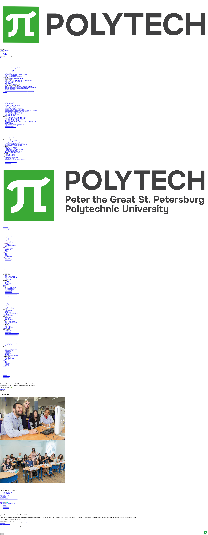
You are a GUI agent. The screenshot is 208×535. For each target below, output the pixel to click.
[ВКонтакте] (2, 502)
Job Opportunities (8, 244)
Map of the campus (6, 63)
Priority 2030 (7, 275)
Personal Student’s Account (9, 236)
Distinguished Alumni (8, 259)
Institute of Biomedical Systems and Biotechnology (13, 67)
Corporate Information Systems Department (12, 142)
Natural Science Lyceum (9, 83)
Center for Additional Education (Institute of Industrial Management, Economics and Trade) (20, 87)
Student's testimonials (8, 292)
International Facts (8, 331)
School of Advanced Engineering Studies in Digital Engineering (16, 74)
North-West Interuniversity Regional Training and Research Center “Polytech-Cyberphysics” (20, 121)
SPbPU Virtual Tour (6, 512)
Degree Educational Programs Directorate (12, 120)
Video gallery (7, 365)
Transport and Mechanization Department (12, 150)
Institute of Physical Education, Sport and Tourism (13, 71)
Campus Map (7, 284)
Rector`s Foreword (8, 263)
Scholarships (7, 237)
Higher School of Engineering (10, 89)
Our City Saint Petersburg (9, 308)
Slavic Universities (8, 342)
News (6, 361)
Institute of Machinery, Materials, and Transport (13, 69)
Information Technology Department (11, 137)
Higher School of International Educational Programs (14, 78)
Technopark (7, 323)
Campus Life (7, 238)
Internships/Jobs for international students (12, 293)
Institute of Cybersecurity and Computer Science (13, 68)
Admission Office (6, 508)
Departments (5, 54)
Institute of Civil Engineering (10, 66)
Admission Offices (8, 312)
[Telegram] (4, 502)
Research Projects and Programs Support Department (14, 112)
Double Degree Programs (9, 290)
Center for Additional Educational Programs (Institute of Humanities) (16, 88)
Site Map (13, 503)
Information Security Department (10, 141)
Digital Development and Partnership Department (13, 145)
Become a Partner (8, 249)
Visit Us (6, 345)
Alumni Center (7, 258)
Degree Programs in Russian (10, 288)
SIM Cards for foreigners (9, 242)
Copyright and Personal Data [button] (5, 515)
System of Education (8, 310)
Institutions (4, 53)
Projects (6, 340)
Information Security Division (10, 158)
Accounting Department (9, 138)
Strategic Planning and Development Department (13, 98)
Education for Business (9, 248)
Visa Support (7, 298)
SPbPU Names (7, 264)
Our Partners (7, 254)
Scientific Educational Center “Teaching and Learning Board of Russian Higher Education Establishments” (23, 133)
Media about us (7, 363)
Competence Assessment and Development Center (13, 125)
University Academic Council (10, 164)
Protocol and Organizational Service (11, 99)
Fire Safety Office (8, 160)
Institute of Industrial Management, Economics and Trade (14, 76)
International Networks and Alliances (11, 339)
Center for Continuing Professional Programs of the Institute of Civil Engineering (18, 86)
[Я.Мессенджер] (7, 502)
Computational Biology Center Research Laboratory (14, 108)
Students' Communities (9, 239)
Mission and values (8, 266)
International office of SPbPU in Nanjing (12, 334)
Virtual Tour (7, 282)
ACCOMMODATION (4, 498)
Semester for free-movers (9, 350)
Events (6, 253)
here (26, 522)
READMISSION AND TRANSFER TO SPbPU (8, 499)
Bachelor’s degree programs (7, 486)
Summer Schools (8, 351)
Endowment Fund (8, 260)
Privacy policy (2, 523)
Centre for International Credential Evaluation (12, 336)
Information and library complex (10, 241)
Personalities (7, 273)
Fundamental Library (8, 122)
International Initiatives (9, 341)
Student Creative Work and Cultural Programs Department (15, 119)
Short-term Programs (8, 291)
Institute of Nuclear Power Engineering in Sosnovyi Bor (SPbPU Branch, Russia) (19, 80)
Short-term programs (6, 493)
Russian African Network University (11, 343)
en (0, 57)
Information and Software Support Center (12, 114)
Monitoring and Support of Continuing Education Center (14, 124)
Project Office (7, 129)
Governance (7, 270)
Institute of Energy (8, 73)
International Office (8, 332)
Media (4, 360)
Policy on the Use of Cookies (5, 524)
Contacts (6, 251)
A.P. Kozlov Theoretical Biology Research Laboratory (14, 107)
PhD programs (5, 488)
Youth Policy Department (9, 100)
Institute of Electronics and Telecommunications (13, 72)
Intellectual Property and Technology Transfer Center (14, 113)
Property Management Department (11, 147)
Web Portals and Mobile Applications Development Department (16, 144)
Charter (6, 267)
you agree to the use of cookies (46, 532)
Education (4, 285)
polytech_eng (5, 392)
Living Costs (7, 234)
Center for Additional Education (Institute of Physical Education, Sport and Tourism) (19, 91)
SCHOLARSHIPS (3, 497)
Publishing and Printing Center (10, 102)
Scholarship (7, 299)
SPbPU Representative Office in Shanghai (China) (13, 81)
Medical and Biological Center (10, 106)
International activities (6, 328)
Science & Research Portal (8, 315)
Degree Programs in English (9, 289)
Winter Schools (7, 352)
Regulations (7, 311)
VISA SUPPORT (3, 496)
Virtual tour (11, 63)
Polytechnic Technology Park (10, 134)
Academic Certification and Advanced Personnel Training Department (17, 111)
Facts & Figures (7, 268)
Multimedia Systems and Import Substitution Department (14, 143)
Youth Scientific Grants (9, 327)
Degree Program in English (9, 347)
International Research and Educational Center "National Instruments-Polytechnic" (19, 90)
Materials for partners (8, 256)
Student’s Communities (9, 307)
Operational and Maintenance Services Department (13, 151)
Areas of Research (8, 317)
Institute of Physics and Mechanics (11, 75)
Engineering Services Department (10, 148)
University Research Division (10, 321)
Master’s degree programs (7, 487)
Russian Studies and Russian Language (11, 355)
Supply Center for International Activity (11, 335)
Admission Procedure (6, 376)
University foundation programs (8, 492)
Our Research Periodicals (9, 319)
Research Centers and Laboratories (11, 322)
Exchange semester (8, 353)
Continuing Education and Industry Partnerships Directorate (15, 118)
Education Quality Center (9, 123)
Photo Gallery (7, 281)
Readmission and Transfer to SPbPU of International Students (15, 300)
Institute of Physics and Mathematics (11, 70)
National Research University (10, 276)
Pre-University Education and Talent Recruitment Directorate (15, 117)
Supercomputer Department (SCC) (11, 140)
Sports (6, 240)
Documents (7, 246)
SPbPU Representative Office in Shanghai (12, 333)
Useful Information (3, 503)
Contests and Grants (8, 326)
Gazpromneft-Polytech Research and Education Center (14, 109)
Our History (7, 265)
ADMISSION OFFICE (4, 495)
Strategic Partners (8, 279)
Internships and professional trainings (11, 294)
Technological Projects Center (10, 115)
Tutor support (7, 306)
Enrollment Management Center (10, 127)
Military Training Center (9, 82)
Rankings (6, 278)
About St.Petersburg (8, 233)
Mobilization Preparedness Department (11, 157)
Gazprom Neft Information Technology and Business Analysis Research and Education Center (21, 110)
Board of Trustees (8, 163)
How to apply (7, 229)
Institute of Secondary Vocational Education (12, 84)
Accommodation (7, 232)
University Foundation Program (10, 287)
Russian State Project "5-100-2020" (11, 277)
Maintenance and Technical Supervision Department (14, 149)
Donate (6, 250)
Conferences (7, 325)
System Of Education (6, 510)
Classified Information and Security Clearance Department (15, 159)
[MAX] (1, 502)
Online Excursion (8, 283)
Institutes (4, 505)
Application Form (6, 377)
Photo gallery (7, 364)
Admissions (7, 354)
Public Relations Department (10, 154)
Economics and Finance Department (11, 136)
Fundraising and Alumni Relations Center (12, 155)
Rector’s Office (7, 94)
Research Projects (8, 318)
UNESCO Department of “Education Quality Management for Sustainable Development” (20, 97)
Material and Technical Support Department (12, 103)
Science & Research (6, 314)
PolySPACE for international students (11, 313)
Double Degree (7, 348)
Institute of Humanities (9, 65)
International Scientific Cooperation (11, 344)
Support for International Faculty (10, 245)
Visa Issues (4, 511)
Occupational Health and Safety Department (12, 152)
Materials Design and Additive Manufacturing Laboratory (14, 105)
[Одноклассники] (5, 502)
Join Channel (2, 389)
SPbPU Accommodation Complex (11, 162)
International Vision (8, 330)
